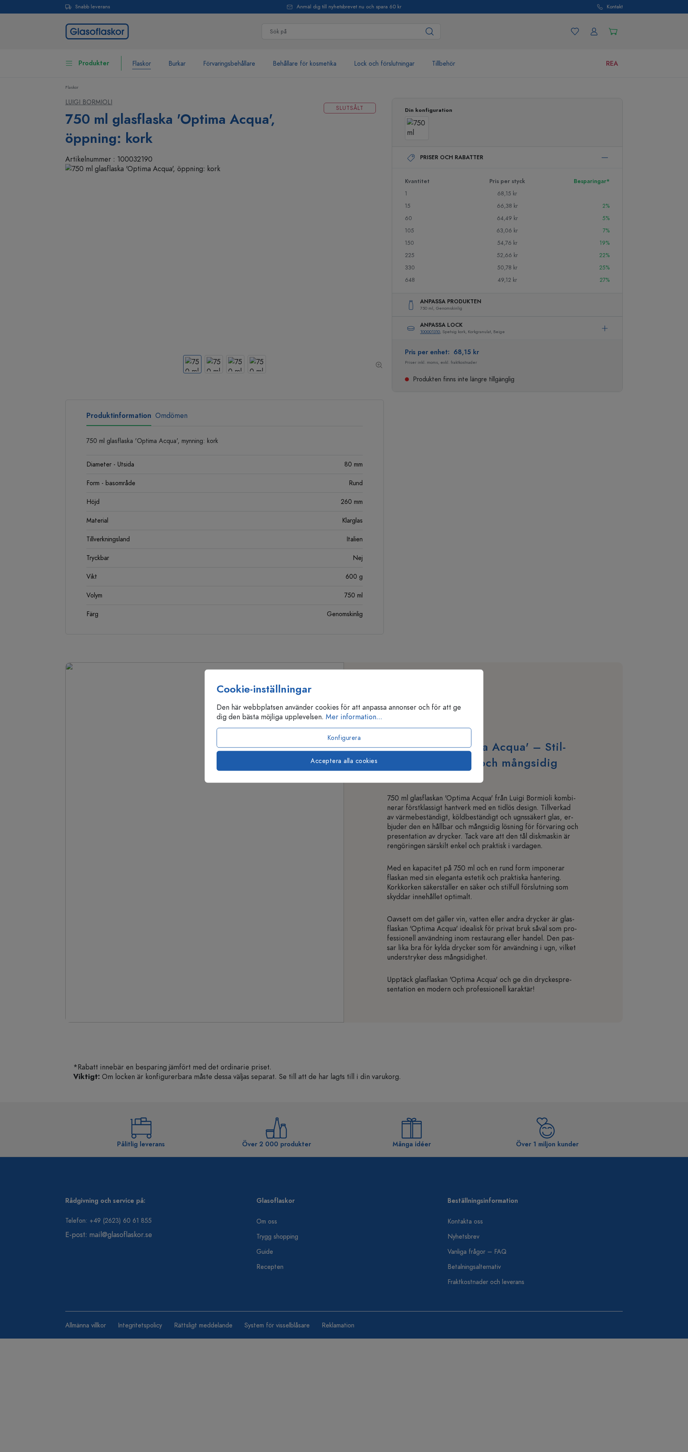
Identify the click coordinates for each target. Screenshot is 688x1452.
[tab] (118, 418)
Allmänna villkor (85, 1325)
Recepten (269, 1267)
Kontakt (615, 7)
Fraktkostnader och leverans (486, 1282)
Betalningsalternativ (474, 1267)
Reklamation (338, 1325)
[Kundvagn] (613, 31)
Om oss (266, 1221)
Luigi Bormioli (88, 102)
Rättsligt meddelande (203, 1325)
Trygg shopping (277, 1236)
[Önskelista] (574, 31)
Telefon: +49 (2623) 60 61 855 (108, 1220)
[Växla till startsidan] (97, 30)
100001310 (430, 332)
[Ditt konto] (594, 31)
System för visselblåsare (277, 1325)
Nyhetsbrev (463, 1236)
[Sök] (430, 31)
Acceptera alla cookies (344, 761)
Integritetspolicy (140, 1325)
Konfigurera (344, 738)
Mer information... (354, 717)
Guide (264, 1251)
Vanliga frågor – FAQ (477, 1251)
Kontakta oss (465, 1221)
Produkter (93, 63)
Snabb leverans (92, 7)
